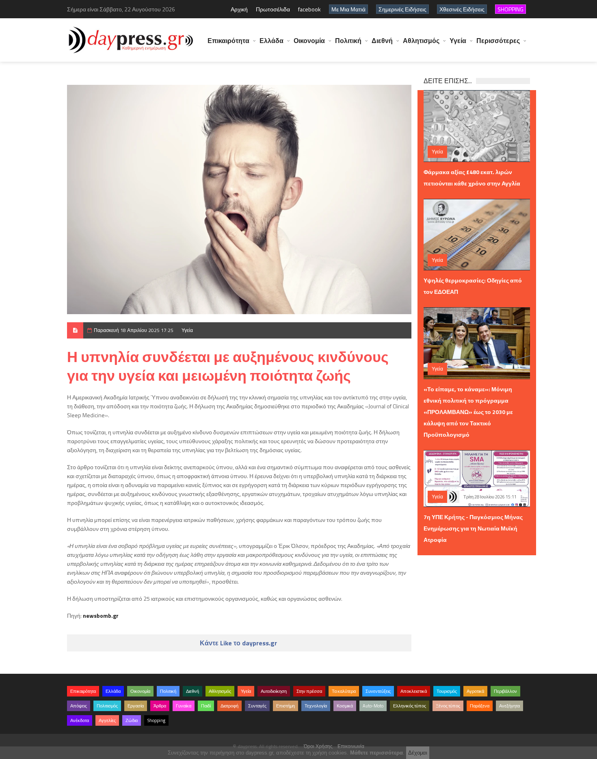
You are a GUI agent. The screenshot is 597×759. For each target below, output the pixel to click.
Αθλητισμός (421, 40)
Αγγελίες (107, 720)
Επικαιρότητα (228, 40)
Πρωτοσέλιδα (273, 9)
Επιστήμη (285, 706)
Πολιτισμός (107, 706)
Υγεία (458, 40)
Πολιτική (348, 40)
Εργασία (136, 706)
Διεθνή (382, 40)
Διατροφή (229, 706)
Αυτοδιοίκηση (274, 691)
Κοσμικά (345, 706)
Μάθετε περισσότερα (376, 753)
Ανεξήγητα (509, 706)
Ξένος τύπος (448, 706)
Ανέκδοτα (79, 720)
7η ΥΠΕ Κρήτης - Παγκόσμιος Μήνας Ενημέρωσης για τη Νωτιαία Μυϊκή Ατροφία (473, 528)
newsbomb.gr (101, 615)
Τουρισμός (447, 691)
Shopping (156, 720)
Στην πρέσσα (309, 691)
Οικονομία (309, 40)
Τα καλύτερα (344, 691)
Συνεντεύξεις (378, 691)
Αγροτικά (475, 691)
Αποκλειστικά (413, 691)
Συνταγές (257, 706)
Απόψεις (78, 706)
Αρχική (239, 9)
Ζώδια (131, 720)
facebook (309, 9)
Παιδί (206, 706)
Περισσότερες (498, 40)
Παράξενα (479, 706)
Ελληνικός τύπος (409, 706)
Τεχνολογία (316, 706)
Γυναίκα (183, 706)
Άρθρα (160, 706)
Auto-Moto (373, 706)
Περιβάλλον (505, 691)
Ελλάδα (271, 40)
